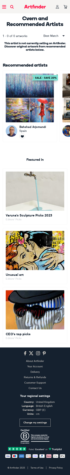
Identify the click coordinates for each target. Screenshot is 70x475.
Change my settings (35, 422)
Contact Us (35, 388)
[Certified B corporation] (35, 436)
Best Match (50, 36)
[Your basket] (65, 7)
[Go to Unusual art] (35, 256)
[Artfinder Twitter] (31, 353)
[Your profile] (57, 7)
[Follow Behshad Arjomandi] (22, 136)
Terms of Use (37, 468)
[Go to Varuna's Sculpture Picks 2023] (35, 196)
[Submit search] (12, 6)
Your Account (35, 366)
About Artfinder (35, 361)
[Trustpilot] (35, 448)
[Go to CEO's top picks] (35, 315)
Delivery (35, 371)
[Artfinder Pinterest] (44, 353)
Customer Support (35, 382)
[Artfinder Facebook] (25, 353)
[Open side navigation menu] (4, 6)
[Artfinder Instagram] (38, 353)
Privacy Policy (56, 468)
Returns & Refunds (35, 377)
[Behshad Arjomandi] (30, 106)
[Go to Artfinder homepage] (35, 6)
